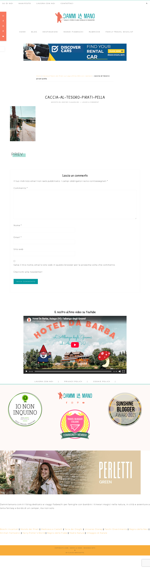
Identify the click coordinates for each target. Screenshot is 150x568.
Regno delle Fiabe (57, 533)
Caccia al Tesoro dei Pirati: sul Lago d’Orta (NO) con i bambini (67, 76)
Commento (21, 188)
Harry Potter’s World (33, 533)
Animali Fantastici (10, 533)
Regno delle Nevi (138, 529)
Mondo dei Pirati (29, 529)
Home (38, 76)
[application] (75, 345)
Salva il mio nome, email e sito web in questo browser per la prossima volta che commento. (64, 265)
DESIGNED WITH (89, 548)
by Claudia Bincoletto (75, 552)
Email (17, 237)
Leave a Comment (90, 102)
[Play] (26, 371)
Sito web (18, 249)
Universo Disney (94, 529)
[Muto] (120, 371)
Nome (18, 225)
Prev (17, 154)
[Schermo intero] (123, 371)
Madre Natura (76, 533)
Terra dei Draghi (73, 529)
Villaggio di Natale (96, 533)
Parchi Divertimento (115, 529)
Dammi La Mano (75, 17)
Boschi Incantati (9, 529)
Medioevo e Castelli (52, 529)
